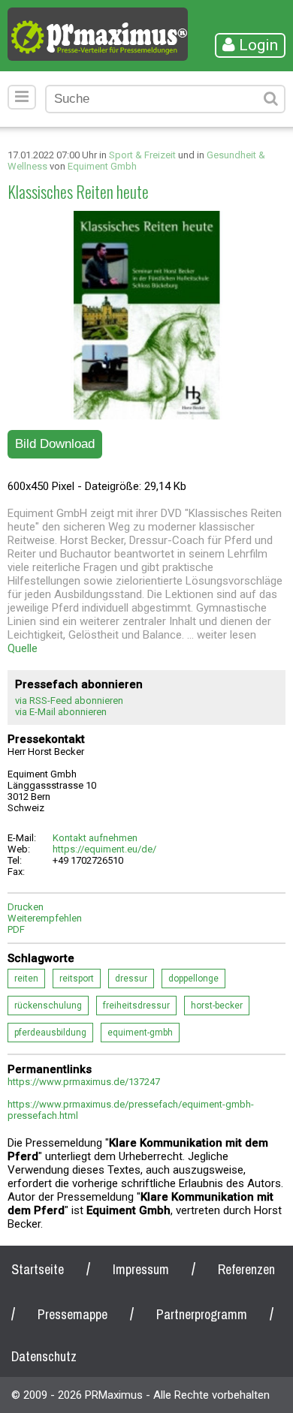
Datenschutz (44, 1356)
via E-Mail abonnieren (61, 711)
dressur (131, 978)
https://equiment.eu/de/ (104, 849)
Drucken (26, 906)
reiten (26, 978)
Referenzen (246, 1269)
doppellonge (193, 978)
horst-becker (217, 1005)
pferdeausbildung (50, 1032)
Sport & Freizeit (142, 155)
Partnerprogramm (201, 1314)
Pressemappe (72, 1314)
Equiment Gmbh (102, 166)
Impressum (141, 1269)
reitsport (76, 978)
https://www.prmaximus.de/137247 (84, 1081)
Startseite (37, 1269)
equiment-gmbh (140, 1032)
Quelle (23, 648)
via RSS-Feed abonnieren (69, 700)
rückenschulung (48, 1005)
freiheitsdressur (136, 1005)
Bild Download (55, 444)
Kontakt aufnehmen (95, 837)
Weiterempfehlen (45, 918)
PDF (16, 929)
